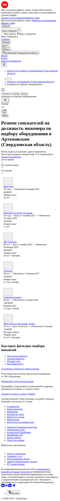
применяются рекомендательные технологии (25, 470)
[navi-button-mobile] (4, 64)
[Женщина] (8, 208)
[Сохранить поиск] (4, 111)
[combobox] (14, 93)
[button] (4, 56)
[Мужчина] (8, 181)
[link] (6, 49)
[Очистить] (5, 100)
